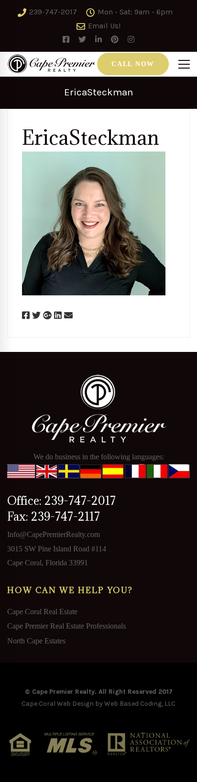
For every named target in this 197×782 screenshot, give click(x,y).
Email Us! (103, 25)
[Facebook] (26, 316)
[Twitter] (36, 316)
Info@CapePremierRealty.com (53, 534)
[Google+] (47, 316)
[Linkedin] (58, 316)
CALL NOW (132, 64)
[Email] (68, 316)
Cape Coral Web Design (58, 704)
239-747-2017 (52, 11)
